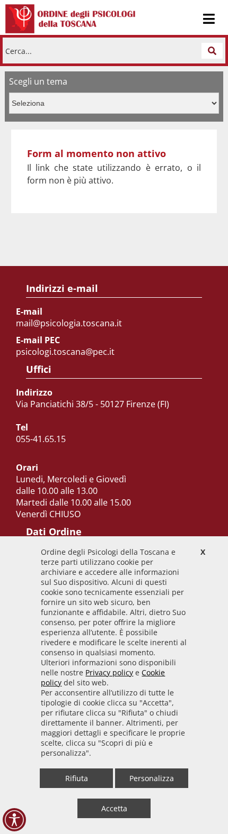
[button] (212, 51)
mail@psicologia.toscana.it (69, 323)
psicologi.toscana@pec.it (65, 352)
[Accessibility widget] (14, 819)
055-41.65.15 (41, 439)
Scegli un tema (38, 81)
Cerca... (18, 50)
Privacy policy (109, 672)
